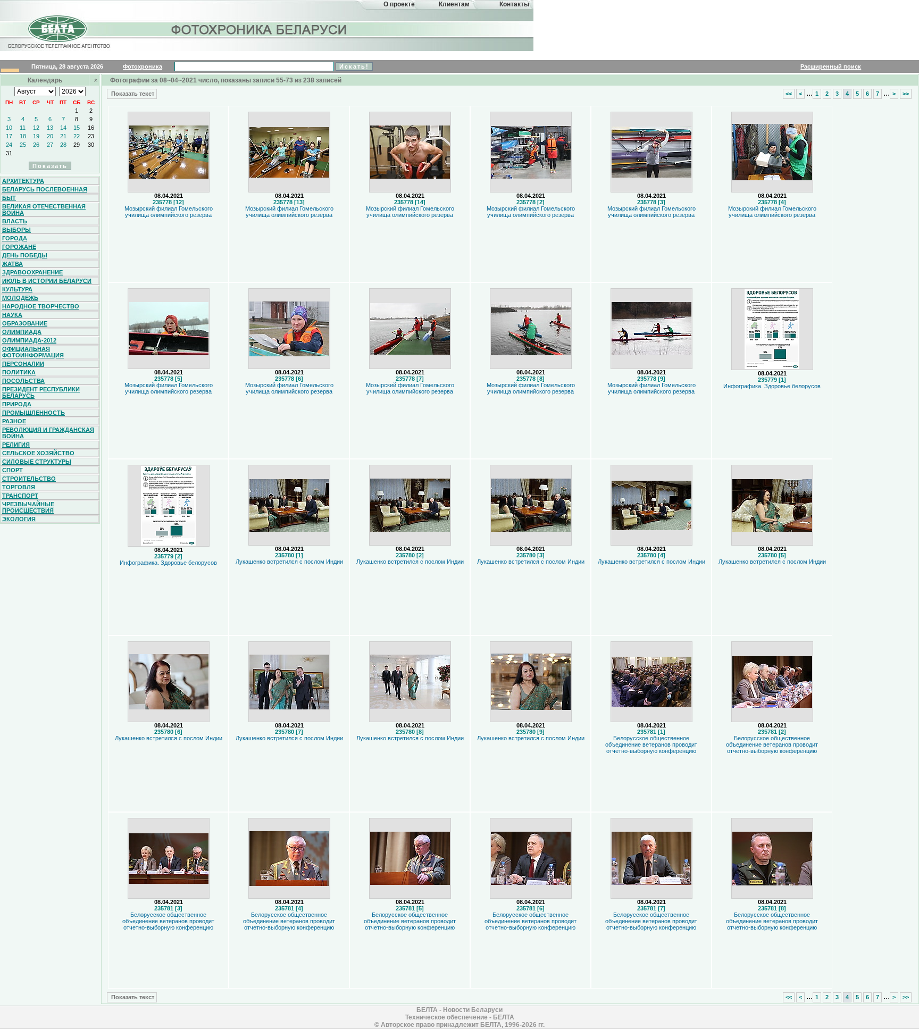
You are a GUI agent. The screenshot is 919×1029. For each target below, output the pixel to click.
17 (9, 136)
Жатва (12, 264)
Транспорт (20, 495)
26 (36, 144)
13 (50, 127)
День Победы (24, 255)
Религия (16, 444)
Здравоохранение (32, 272)
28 (63, 144)
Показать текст (132, 93)
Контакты (514, 4)
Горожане (19, 247)
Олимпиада (21, 332)
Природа (16, 404)
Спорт (12, 470)
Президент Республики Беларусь (41, 392)
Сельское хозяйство (38, 453)
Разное (14, 421)
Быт (9, 198)
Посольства (23, 381)
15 (76, 127)
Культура (17, 289)
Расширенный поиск (830, 66)
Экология (19, 519)
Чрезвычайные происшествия (28, 507)
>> (906, 93)
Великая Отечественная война (44, 209)
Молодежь (20, 298)
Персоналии (23, 364)
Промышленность (33, 412)
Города (14, 238)
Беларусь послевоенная (44, 189)
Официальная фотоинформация (33, 352)
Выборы (16, 230)
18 (23, 136)
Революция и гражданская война (48, 432)
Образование (24, 323)
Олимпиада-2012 (29, 340)
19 (36, 136)
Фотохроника (142, 66)
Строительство (29, 478)
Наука (12, 315)
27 (50, 144)
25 (23, 144)
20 (50, 136)
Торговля (18, 487)
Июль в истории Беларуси (46, 281)
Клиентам (454, 4)
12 (36, 127)
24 (9, 144)
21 (63, 136)
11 (23, 127)
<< (789, 93)
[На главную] (57, 39)
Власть (14, 221)
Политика (19, 372)
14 (63, 127)
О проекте (399, 4)
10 (9, 127)
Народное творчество (40, 306)
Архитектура (23, 181)
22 (76, 136)
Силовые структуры (36, 461)
